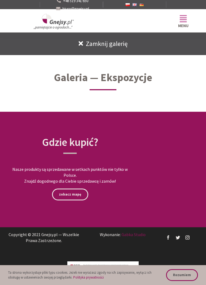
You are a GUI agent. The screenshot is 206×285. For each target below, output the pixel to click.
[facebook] (168, 237)
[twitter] (178, 237)
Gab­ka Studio (134, 234)
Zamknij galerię (105, 43)
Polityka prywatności (88, 277)
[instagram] (187, 237)
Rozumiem (182, 275)
